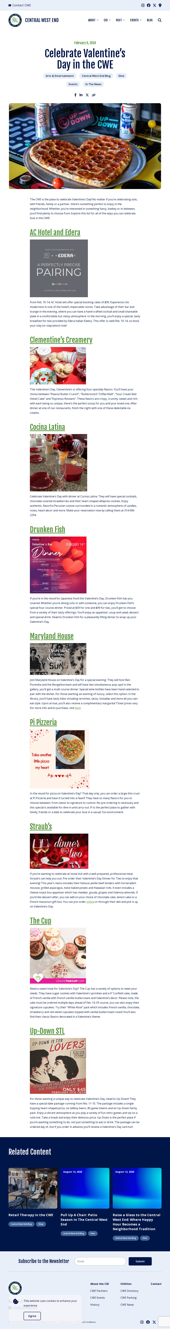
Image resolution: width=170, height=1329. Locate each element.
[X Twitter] (154, 5)
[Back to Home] (15, 1288)
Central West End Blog (96, 76)
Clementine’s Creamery (61, 340)
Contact (156, 1284)
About (91, 20)
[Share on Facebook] (75, 95)
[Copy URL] (94, 95)
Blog (150, 20)
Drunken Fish (47, 529)
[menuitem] (142, 5)
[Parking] (160, 5)
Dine (121, 76)
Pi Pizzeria (43, 722)
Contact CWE (21, 5)
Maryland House (52, 636)
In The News (93, 84)
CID (106, 20)
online (90, 902)
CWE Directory (129, 1291)
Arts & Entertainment (60, 76)
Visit (119, 20)
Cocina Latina (47, 427)
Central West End (42, 20)
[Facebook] (148, 5)
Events (134, 20)
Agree (32, 1316)
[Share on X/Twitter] (87, 95)
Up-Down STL (47, 1031)
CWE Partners (99, 1291)
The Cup (40, 921)
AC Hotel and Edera (55, 232)
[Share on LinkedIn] (81, 95)
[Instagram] (142, 5)
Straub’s (41, 826)
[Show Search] (160, 20)
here (78, 708)
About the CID (99, 1284)
